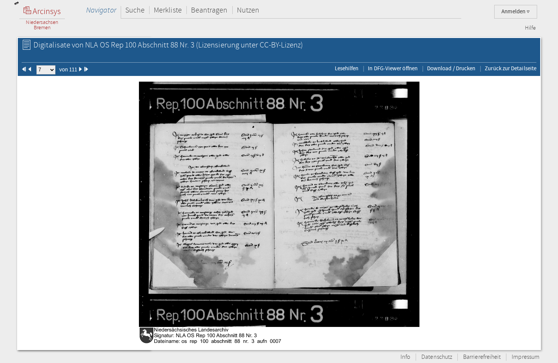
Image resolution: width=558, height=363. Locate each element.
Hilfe (530, 28)
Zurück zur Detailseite (510, 68)
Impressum (525, 357)
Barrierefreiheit (482, 357)
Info (405, 357)
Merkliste (168, 10)
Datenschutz (436, 357)
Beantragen (209, 10)
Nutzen (248, 10)
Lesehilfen (347, 68)
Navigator (101, 10)
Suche (135, 10)
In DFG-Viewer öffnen (393, 68)
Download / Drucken (451, 68)
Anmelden (513, 11)
